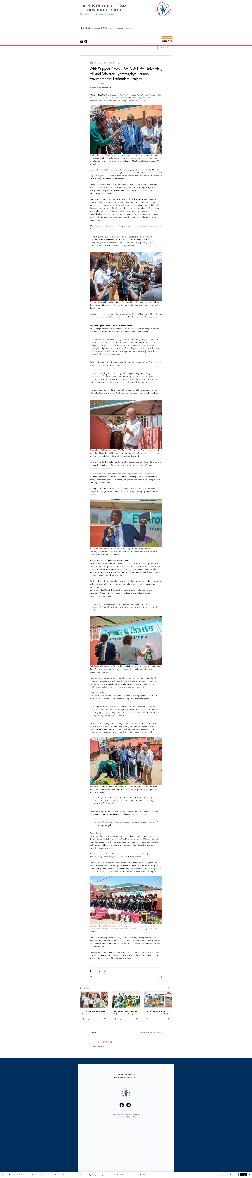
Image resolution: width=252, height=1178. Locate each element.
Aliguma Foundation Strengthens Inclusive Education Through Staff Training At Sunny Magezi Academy (125, 1012)
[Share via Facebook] (90, 971)
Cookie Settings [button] (222, 1175)
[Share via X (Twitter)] (95, 971)
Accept (243, 1175)
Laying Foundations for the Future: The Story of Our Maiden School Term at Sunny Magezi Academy (157, 1012)
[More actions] (161, 63)
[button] (97, 14)
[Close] (249, 1174)
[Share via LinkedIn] (100, 971)
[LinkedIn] (81, 41)
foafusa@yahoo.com (128, 1074)
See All (170, 988)
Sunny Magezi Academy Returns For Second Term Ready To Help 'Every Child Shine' (93, 1012)
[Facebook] (86, 41)
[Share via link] (105, 971)
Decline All (233, 1175)
